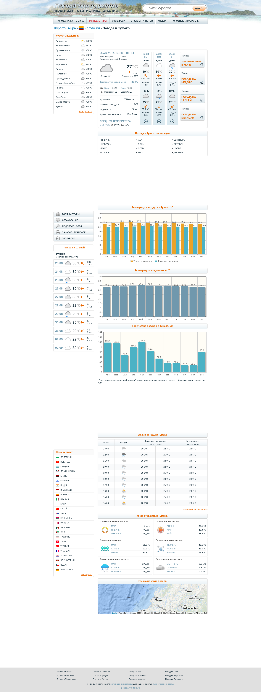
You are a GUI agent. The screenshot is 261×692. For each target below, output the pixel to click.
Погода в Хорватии (174, 675)
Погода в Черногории (66, 679)
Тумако (59, 106)
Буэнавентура (63, 50)
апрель (105, 152)
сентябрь (179, 140)
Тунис (63, 541)
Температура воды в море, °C (153, 270)
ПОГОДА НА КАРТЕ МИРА (70, 21)
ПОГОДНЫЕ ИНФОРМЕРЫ (185, 21)
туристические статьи (163, 684)
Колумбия (92, 28)
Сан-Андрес (62, 92)
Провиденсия (63, 78)
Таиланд (65, 537)
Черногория (67, 560)
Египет (64, 476)
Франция (65, 551)
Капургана (61, 59)
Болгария (66, 457)
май (139, 140)
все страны (86, 574)
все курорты (85, 111)
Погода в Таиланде (101, 672)
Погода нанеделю (188, 81)
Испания (65, 495)
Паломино (61, 73)
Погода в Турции (136, 672)
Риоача (60, 88)
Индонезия (66, 490)
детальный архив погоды (195, 509)
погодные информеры (121, 684)
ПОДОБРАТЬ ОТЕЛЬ (72, 226)
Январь (115, 530)
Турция (64, 546)
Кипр (63, 504)
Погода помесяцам (188, 116)
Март (114, 526)
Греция (64, 466)
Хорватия (66, 555)
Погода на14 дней (188, 98)
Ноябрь (171, 548)
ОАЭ (63, 532)
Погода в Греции (100, 675)
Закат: (124, 88)
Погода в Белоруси (174, 679)
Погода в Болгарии (65, 675)
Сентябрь (172, 564)
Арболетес (61, 41)
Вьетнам (65, 462)
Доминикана (68, 471)
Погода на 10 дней (74, 247)
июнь (140, 144)
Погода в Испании (137, 675)
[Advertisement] (153, 40)
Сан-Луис (61, 97)
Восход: (108, 88)
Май (169, 533)
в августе (105, 124)
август (141, 152)
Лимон (59, 69)
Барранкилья (63, 45)
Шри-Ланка (67, 569)
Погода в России (100, 679)
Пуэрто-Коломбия (65, 83)
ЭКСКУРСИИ (118, 21)
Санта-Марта (63, 102)
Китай (63, 509)
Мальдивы (66, 518)
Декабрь (171, 545)
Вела (58, 55)
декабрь (178, 152)
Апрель (171, 526)
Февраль (116, 533)
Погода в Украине (137, 679)
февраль (106, 144)
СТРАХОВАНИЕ (70, 220)
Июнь (114, 552)
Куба (63, 513)
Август (171, 571)
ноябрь (178, 148)
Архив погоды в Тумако (152, 434)
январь (105, 140)
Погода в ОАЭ (171, 672)
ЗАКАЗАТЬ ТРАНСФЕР (74, 232)
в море (191, 63)
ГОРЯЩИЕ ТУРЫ (98, 21)
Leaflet (114, 613)
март (104, 148)
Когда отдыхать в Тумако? (153, 516)
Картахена (61, 64)
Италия (64, 499)
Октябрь (172, 567)
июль (140, 148)
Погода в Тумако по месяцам (152, 133)
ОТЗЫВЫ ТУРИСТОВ (141, 21)
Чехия (64, 565)
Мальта (64, 523)
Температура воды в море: (113, 82)
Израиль (65, 481)
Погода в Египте (63, 672)
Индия (64, 485)
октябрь (178, 144)
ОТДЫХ (162, 21)
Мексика (65, 527)
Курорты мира (65, 28)
